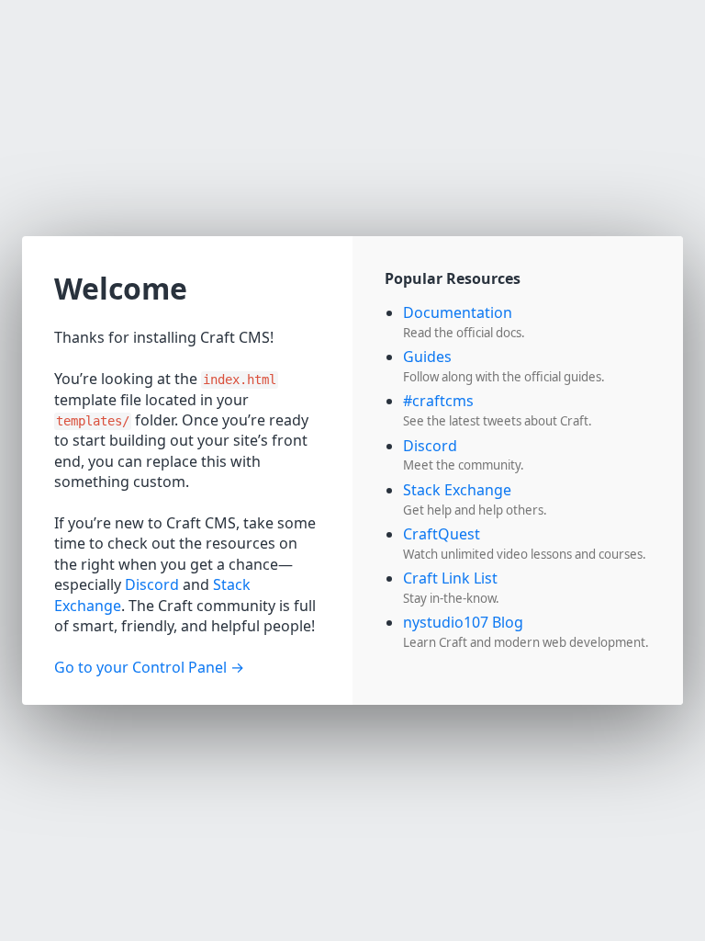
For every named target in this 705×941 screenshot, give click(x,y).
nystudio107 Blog (463, 622)
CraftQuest (441, 534)
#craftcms (438, 401)
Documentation (457, 312)
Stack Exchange (457, 490)
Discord (152, 584)
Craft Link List (450, 578)
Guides (427, 356)
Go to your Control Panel (140, 667)
